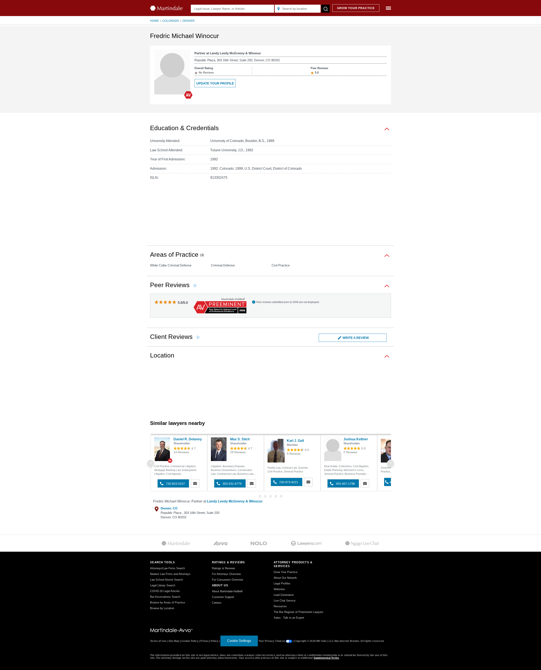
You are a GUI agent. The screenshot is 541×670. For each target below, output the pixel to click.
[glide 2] (271, 496)
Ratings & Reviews (223, 568)
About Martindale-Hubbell (227, 591)
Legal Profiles (282, 583)
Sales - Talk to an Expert (289, 617)
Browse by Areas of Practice (167, 602)
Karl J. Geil (295, 440)
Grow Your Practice (285, 572)
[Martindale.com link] (171, 629)
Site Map (174, 641)
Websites (279, 589)
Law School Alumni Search (166, 579)
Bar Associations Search (165, 596)
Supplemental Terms (326, 657)
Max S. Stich (240, 439)
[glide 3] (276, 496)
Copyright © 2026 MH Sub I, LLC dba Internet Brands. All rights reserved (339, 641)
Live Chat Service (284, 600)
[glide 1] (265, 496)
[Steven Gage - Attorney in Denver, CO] (389, 451)
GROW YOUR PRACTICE (356, 8)
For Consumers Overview (227, 579)
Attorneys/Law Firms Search (167, 568)
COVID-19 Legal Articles (165, 591)
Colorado (170, 20)
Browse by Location (162, 608)
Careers (216, 602)
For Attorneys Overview (226, 574)
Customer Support (223, 597)
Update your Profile (215, 83)
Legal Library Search (162, 585)
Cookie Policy (189, 641)
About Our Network (285, 577)
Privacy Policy (209, 641)
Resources (280, 606)
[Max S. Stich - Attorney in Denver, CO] (219, 449)
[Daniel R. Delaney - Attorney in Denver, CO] (162, 449)
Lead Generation (284, 594)
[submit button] (325, 9)
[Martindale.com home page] (166, 8)
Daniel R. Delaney (188, 439)
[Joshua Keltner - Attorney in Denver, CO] (332, 449)
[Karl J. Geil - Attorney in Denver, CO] (276, 451)
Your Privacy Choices (272, 641)
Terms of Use (158, 641)
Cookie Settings (239, 641)
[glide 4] (281, 496)
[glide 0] (260, 496)
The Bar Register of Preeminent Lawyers (298, 612)
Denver (189, 20)
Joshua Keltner (355, 439)
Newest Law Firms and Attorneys (170, 574)
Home (154, 20)
